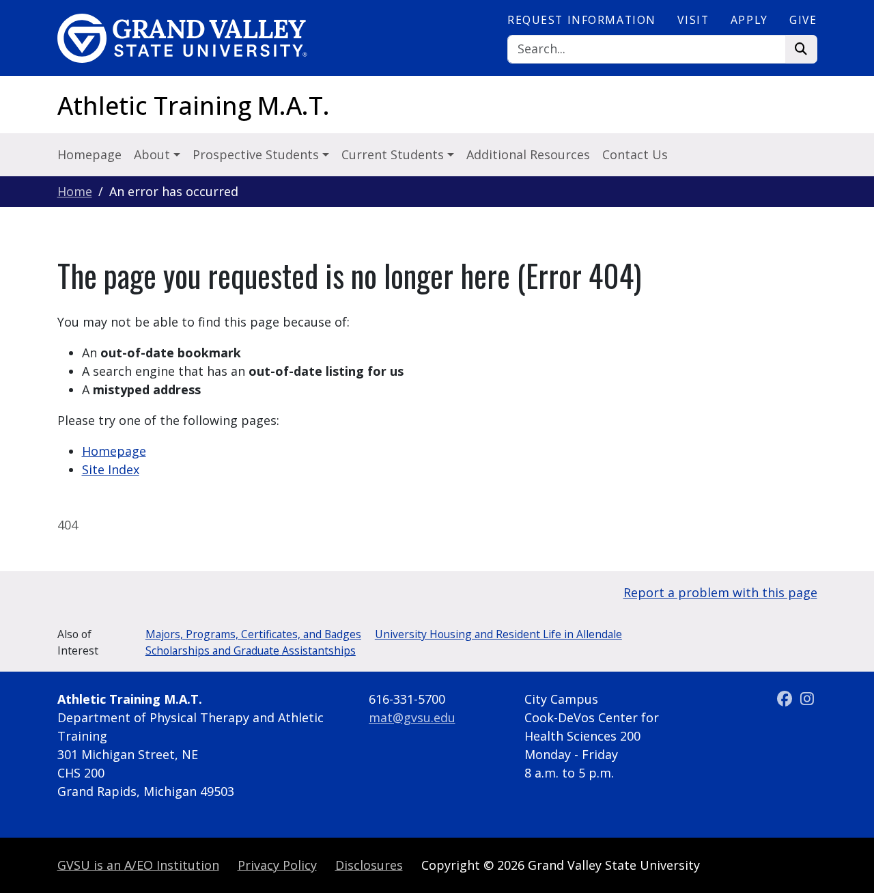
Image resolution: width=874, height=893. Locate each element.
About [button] (153, 154)
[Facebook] (786, 699)
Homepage (89, 154)
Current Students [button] (394, 154)
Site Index (110, 469)
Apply (749, 19)
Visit (693, 19)
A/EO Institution (138, 865)
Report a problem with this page (720, 592)
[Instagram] (807, 699)
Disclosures (369, 865)
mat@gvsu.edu (412, 717)
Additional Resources (528, 154)
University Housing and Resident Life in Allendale (498, 634)
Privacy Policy (277, 865)
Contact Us (635, 154)
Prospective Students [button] (257, 154)
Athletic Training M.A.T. (193, 105)
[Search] (801, 49)
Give (803, 19)
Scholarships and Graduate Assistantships (250, 650)
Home (74, 191)
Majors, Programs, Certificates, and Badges (253, 634)
